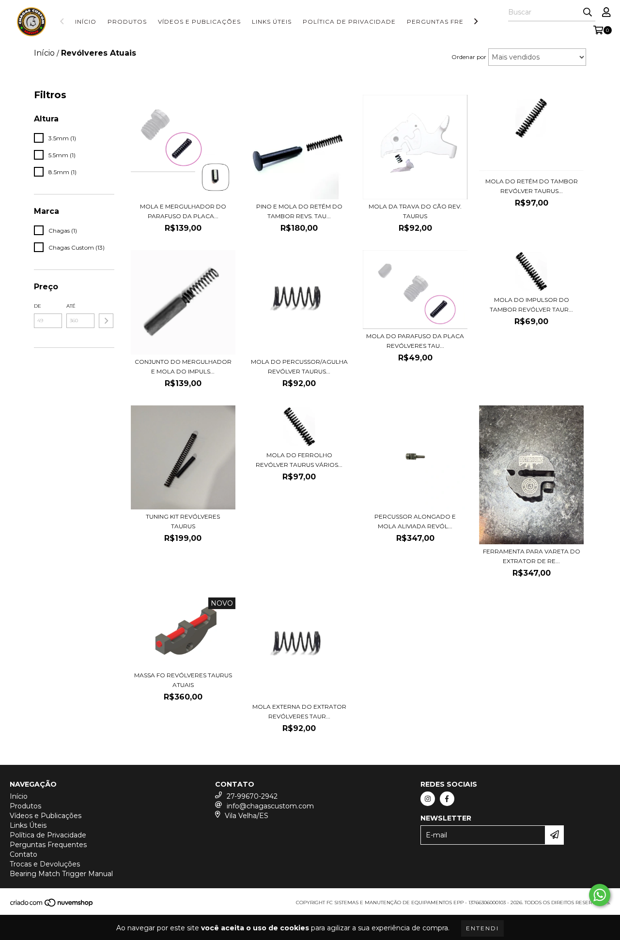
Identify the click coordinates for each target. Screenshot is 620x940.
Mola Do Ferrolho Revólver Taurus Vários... (299, 459)
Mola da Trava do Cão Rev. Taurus (415, 211)
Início (85, 21)
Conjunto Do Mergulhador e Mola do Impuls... (183, 366)
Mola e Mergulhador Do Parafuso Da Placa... (183, 211)
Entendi (482, 928)
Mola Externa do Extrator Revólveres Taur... (299, 711)
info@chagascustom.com (270, 806)
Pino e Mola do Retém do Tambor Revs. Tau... (299, 211)
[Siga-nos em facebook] (447, 798)
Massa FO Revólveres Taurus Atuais (183, 679)
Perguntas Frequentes (451, 21)
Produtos (127, 21)
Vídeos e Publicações (199, 21)
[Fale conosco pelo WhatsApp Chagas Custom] (599, 895)
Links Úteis (272, 21)
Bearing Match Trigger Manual (61, 873)
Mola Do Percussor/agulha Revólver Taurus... (299, 366)
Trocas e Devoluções (45, 864)
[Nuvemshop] (52, 906)
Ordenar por (468, 56)
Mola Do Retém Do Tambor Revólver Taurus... (531, 186)
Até (71, 306)
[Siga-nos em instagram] (427, 798)
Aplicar (106, 320)
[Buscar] (587, 12)
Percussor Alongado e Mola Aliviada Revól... (415, 521)
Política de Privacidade (349, 21)
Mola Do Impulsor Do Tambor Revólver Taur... (531, 304)
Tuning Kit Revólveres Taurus (183, 521)
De (37, 306)
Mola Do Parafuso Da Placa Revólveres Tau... (415, 340)
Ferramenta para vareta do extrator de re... (531, 556)
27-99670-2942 (252, 796)
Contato (23, 854)
